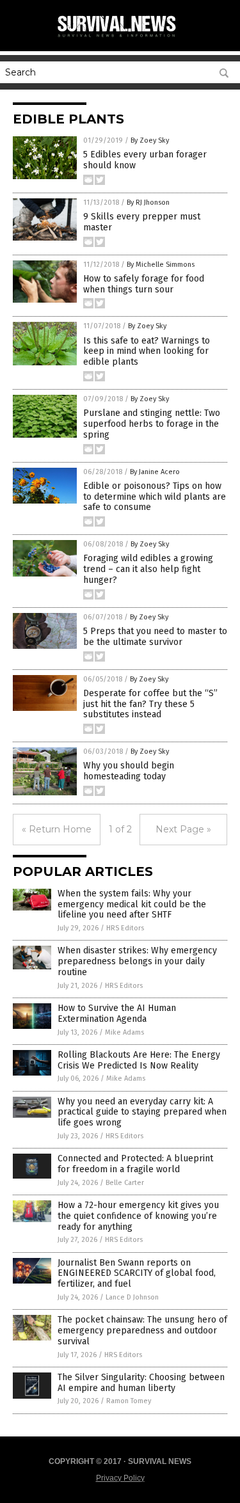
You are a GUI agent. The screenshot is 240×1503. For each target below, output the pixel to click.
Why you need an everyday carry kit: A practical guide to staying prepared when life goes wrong (142, 1112)
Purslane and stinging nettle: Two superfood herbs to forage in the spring (151, 424)
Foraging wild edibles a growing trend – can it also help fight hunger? (148, 569)
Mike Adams (124, 1032)
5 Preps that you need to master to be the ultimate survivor (155, 637)
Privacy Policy (120, 1478)
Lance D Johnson (132, 1297)
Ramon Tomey (128, 1401)
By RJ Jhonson (148, 202)
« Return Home (57, 829)
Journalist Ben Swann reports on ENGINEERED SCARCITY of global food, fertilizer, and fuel (137, 1273)
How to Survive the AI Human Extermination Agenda (117, 1013)
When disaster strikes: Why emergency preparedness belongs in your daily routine (137, 961)
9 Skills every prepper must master (141, 222)
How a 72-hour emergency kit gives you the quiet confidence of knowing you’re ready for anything (138, 1216)
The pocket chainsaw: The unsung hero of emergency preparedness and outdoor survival (142, 1330)
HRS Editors (125, 928)
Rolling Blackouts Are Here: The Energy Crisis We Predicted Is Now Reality (139, 1060)
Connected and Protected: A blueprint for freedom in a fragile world (135, 1164)
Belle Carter (125, 1183)
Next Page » (183, 829)
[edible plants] (120, 37)
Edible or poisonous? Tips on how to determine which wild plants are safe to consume (154, 497)
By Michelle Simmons (161, 264)
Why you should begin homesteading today (128, 771)
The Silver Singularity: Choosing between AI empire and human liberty (141, 1383)
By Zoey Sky (150, 140)
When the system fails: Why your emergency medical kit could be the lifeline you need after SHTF (132, 904)
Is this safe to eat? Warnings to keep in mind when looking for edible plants (146, 351)
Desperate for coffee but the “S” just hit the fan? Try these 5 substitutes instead (150, 704)
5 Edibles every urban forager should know (145, 160)
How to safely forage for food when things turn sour (143, 284)
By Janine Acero (155, 472)
